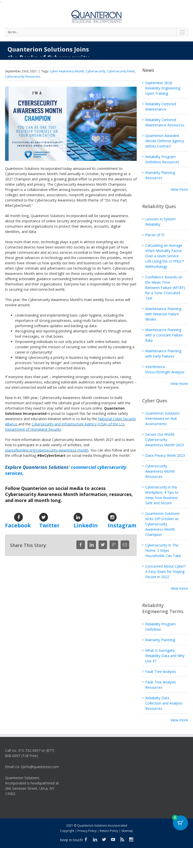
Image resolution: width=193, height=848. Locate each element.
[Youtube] (113, 839)
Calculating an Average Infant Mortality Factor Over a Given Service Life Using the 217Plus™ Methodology (164, 256)
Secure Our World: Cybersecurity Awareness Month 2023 (164, 439)
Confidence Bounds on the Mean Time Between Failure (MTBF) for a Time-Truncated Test (165, 288)
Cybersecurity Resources (22, 76)
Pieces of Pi (154, 234)
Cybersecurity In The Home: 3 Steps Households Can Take (163, 550)
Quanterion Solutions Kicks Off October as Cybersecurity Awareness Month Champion (162, 524)
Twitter (49, 525)
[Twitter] (103, 544)
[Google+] (114, 544)
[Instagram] (131, 839)
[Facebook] (80, 544)
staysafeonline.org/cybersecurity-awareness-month (46, 450)
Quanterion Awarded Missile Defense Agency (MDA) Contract (164, 140)
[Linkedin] (91, 544)
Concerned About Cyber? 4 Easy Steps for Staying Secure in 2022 (165, 571)
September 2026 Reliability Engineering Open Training (162, 88)
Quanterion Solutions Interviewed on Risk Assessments (162, 418)
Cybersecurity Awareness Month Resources (160, 471)
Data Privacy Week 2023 (165, 455)
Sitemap (127, 831)
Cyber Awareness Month (67, 71)
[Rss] (122, 839)
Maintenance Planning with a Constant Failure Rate (164, 335)
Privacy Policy (86, 831)
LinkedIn (86, 525)
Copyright (67, 831)
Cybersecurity (95, 71)
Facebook (18, 525)
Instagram (122, 525)
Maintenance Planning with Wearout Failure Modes (163, 314)
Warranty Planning (160, 639)
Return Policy (109, 831)
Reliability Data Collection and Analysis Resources (163, 703)
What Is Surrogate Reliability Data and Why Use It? (164, 655)
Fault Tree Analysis (160, 671)
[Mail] (125, 544)
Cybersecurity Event (121, 71)
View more (179, 189)
